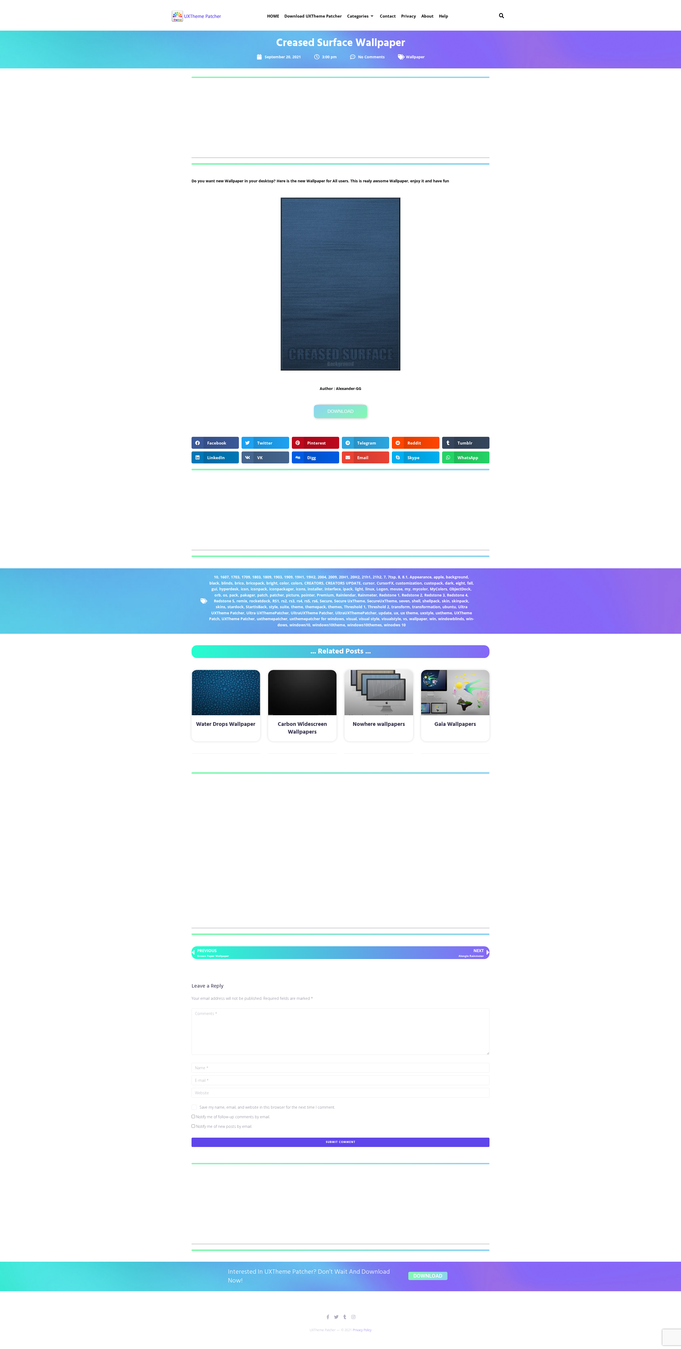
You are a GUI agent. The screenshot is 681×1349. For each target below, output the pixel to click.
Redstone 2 (412, 595)
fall (470, 583)
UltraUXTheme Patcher (312, 612)
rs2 (284, 600)
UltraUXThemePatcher (355, 612)
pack (233, 595)
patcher (277, 595)
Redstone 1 (389, 595)
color (284, 583)
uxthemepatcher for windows (316, 618)
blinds (226, 583)
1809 (267, 576)
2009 (332, 576)
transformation (426, 606)
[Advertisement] (340, 120)
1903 (277, 576)
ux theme (409, 612)
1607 (224, 576)
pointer (308, 595)
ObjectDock (460, 588)
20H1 (343, 576)
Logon (382, 588)
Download (340, 411)
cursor (369, 583)
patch (262, 595)
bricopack (255, 583)
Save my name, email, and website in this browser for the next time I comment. (267, 1107)
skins (220, 606)
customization (409, 583)
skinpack (460, 600)
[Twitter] (336, 1317)
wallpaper (418, 618)
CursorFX (385, 583)
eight (460, 583)
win (432, 618)
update (385, 612)
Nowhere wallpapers (379, 724)
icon (244, 588)
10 (216, 576)
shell (416, 600)
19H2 (310, 576)
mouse (396, 588)
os (225, 595)
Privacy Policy (362, 1330)
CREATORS (313, 583)
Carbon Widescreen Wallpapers (302, 728)
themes (335, 606)
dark (449, 583)
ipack (348, 588)
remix (241, 600)
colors (296, 583)
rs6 (315, 600)
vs (405, 618)
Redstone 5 (224, 600)
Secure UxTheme (349, 600)
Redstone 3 (434, 595)
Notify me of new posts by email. (224, 1126)
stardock (235, 606)
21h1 (366, 576)
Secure (326, 600)
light (359, 588)
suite (284, 606)
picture (292, 595)
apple (439, 576)
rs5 (307, 600)
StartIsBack (256, 606)
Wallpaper (415, 56)
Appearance (420, 576)
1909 (288, 576)
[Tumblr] (345, 1317)
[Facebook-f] (328, 1317)
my (407, 588)
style (273, 606)
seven (404, 600)
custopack (433, 583)
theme (297, 606)
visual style (369, 618)
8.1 (405, 576)
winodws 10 (395, 624)
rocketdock (259, 600)
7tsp (392, 576)
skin (446, 600)
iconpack (259, 588)
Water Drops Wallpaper (225, 724)
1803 (256, 576)
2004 (322, 576)
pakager (247, 595)
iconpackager (281, 588)
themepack (315, 606)
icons (300, 588)
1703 (235, 576)
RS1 (275, 600)
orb (217, 595)
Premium (325, 595)
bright (271, 583)
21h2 (377, 576)
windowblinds (451, 618)
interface (333, 588)
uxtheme (443, 612)
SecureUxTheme (382, 600)
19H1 (299, 576)
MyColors (438, 588)
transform (400, 606)
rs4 (299, 600)
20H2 (355, 576)
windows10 (299, 624)
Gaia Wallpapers (455, 724)
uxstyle (426, 612)
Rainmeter (367, 595)
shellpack (431, 600)
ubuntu (449, 606)
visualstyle (391, 618)
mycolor (420, 588)
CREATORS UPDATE (343, 583)
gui (214, 588)
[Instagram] (353, 1317)
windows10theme (328, 624)
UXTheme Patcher (238, 618)
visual (351, 618)
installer (315, 588)
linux (369, 588)
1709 (246, 576)
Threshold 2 (378, 606)
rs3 (291, 600)
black (214, 583)
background (457, 576)
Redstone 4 (457, 595)
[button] (360, 15)
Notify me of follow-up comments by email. (233, 1116)
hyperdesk (229, 588)
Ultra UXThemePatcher (267, 612)
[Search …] (502, 16)
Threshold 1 (355, 606)
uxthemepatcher (272, 618)
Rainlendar (346, 595)
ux (396, 612)
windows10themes (364, 624)
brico (239, 583)
